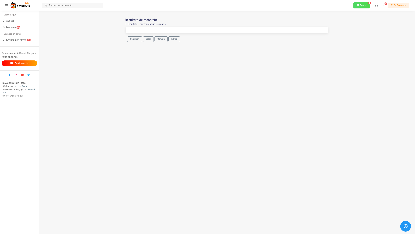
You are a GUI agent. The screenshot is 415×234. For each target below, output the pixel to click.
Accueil (10, 20)
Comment (134, 39)
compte (161, 39)
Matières (13, 27)
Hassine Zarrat (21, 86)
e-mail (174, 39)
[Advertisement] (227, 229)
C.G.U (5, 96)
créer (148, 39)
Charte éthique (16, 96)
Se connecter (21, 63)
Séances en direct (17, 39)
